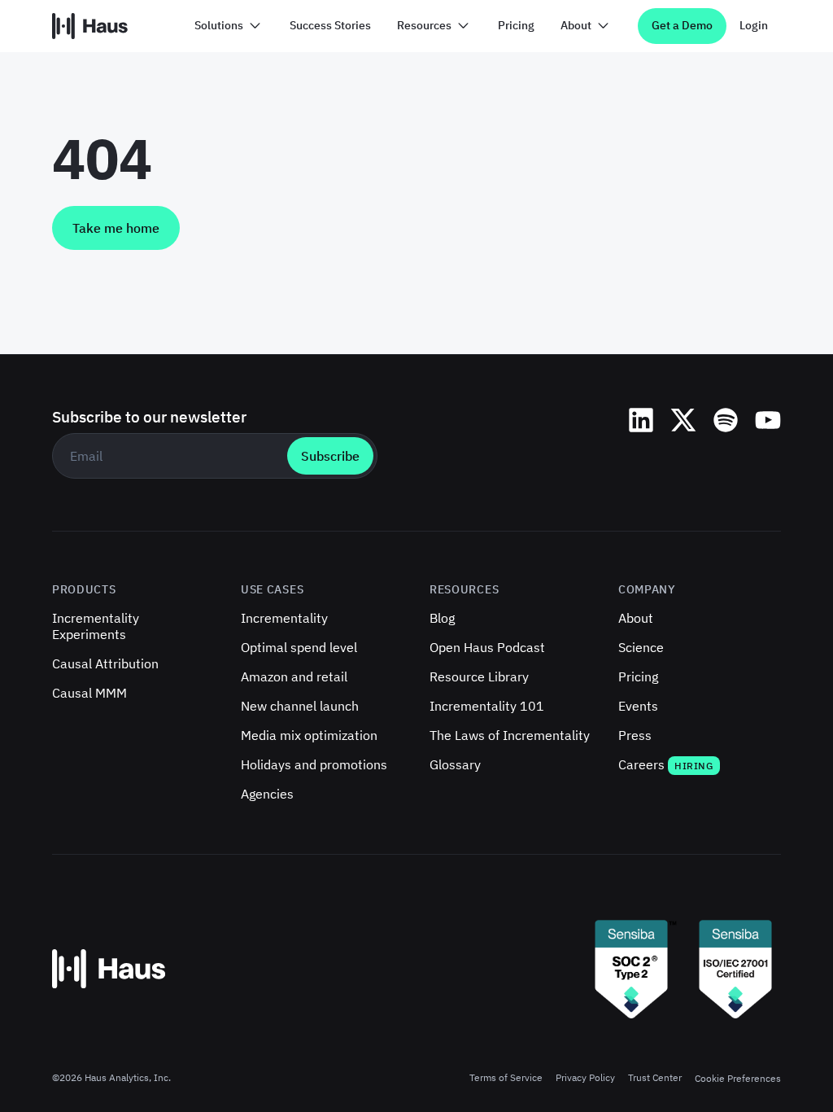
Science (641, 647)
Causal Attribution (105, 663)
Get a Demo (682, 25)
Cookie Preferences (738, 1078)
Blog (442, 618)
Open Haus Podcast (487, 647)
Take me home (115, 228)
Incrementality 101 (487, 706)
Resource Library (479, 676)
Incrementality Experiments (95, 626)
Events (638, 706)
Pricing (516, 25)
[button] (229, 26)
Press (635, 735)
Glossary (455, 764)
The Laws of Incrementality (510, 735)
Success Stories (330, 25)
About (635, 618)
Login (753, 25)
